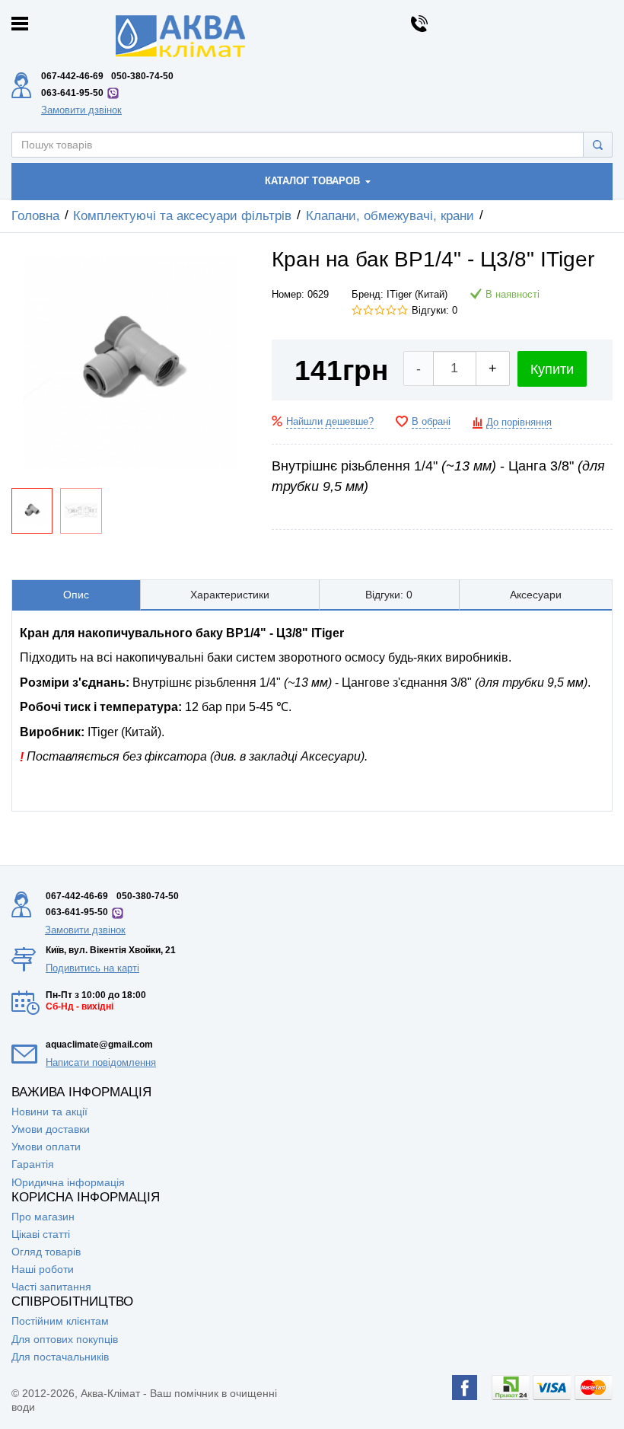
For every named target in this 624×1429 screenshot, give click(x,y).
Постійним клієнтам (60, 1321)
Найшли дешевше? (330, 421)
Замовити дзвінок (81, 110)
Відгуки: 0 (434, 310)
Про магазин (43, 1217)
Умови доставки (50, 1129)
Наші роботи (42, 1269)
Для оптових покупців (64, 1339)
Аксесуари (536, 595)
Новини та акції (49, 1111)
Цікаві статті (40, 1234)
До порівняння (519, 422)
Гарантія (32, 1164)
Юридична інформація (68, 1182)
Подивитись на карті (92, 968)
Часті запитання (51, 1287)
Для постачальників (60, 1357)
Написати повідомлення (101, 1062)
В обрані (431, 421)
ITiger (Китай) (417, 294)
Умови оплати (46, 1146)
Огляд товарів (46, 1252)
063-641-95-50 (72, 93)
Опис (76, 595)
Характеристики (229, 595)
